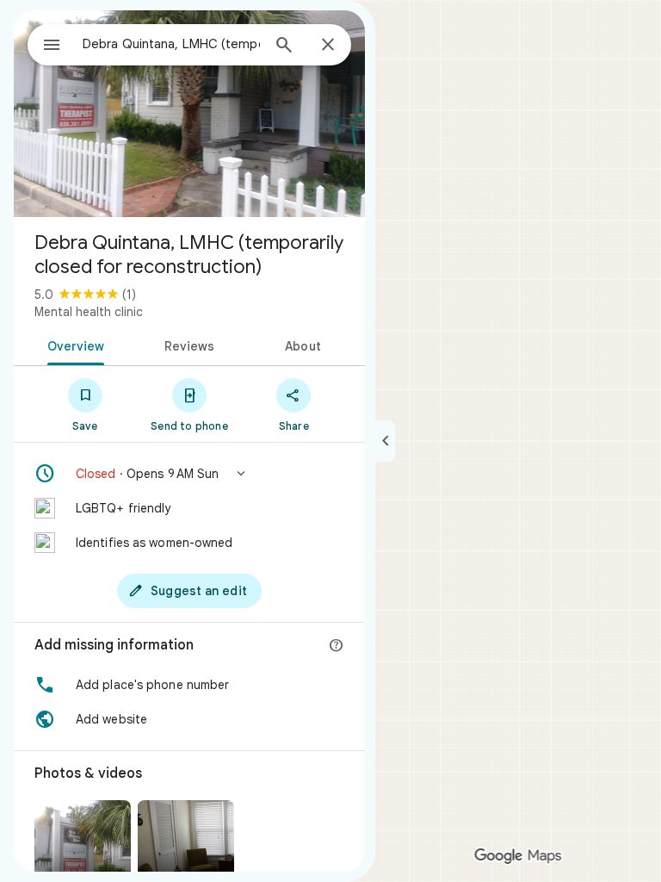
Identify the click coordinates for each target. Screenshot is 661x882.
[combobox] (171, 44)
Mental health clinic (88, 312)
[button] (189, 474)
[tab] (72, 344)
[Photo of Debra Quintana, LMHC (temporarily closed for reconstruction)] (189, 113)
